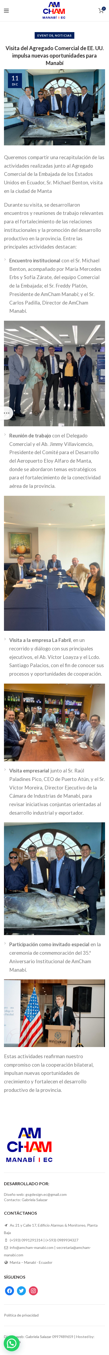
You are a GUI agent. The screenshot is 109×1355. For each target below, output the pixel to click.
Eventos (45, 35)
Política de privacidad (21, 1315)
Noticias (63, 35)
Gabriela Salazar (38, 1336)
